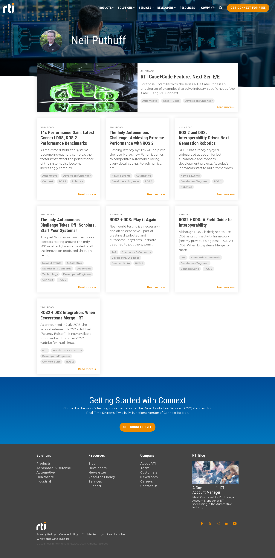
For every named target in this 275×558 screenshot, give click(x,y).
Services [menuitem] (95, 481)
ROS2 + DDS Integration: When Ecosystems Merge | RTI (67, 315)
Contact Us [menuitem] (149, 486)
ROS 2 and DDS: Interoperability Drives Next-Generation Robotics (205, 138)
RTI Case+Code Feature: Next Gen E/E (180, 77)
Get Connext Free (137, 427)
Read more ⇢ (225, 107)
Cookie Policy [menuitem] (68, 534)
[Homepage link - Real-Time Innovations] (41, 528)
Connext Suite (120, 263)
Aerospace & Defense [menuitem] (53, 468)
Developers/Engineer (199, 100)
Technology (50, 274)
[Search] (220, 8)
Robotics (77, 181)
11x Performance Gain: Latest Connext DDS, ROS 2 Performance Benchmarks (67, 138)
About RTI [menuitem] (148, 463)
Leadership (84, 268)
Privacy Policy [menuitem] (46, 534)
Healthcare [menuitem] (45, 477)
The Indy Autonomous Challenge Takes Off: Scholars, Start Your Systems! (68, 225)
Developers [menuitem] (97, 468)
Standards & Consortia (56, 268)
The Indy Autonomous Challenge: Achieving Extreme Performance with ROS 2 (137, 138)
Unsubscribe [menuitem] (115, 534)
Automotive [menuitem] (45, 472)
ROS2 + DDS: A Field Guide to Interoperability (205, 222)
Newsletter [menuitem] (97, 472)
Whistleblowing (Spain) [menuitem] (52, 539)
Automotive (150, 100)
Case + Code (171, 100)
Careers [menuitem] (146, 481)
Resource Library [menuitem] (101, 477)
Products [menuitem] (43, 463)
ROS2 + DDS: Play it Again (133, 219)
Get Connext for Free (248, 8)
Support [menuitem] (94, 486)
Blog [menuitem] (92, 463)
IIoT (113, 252)
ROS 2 (62, 181)
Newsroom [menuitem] (149, 477)
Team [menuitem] (144, 468)
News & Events (121, 175)
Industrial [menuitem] (43, 481)
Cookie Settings (93, 534)
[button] (202, 524)
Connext (47, 181)
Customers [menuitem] (149, 472)
